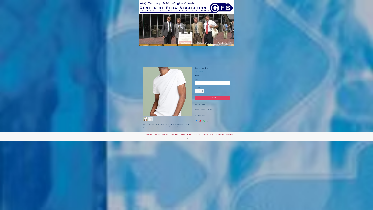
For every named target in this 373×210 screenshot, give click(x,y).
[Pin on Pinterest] (200, 121)
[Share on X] (207, 121)
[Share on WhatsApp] (204, 121)
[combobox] (212, 83)
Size (197, 79)
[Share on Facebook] (196, 121)
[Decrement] (197, 91)
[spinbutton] (199, 91)
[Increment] (202, 91)
